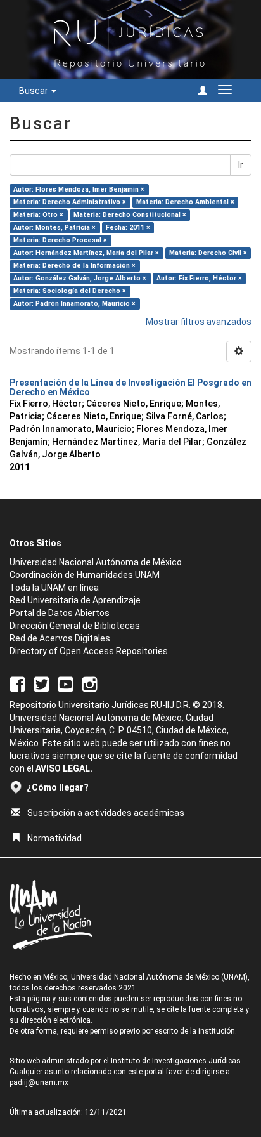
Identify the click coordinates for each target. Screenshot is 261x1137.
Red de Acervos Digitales (60, 638)
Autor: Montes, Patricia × (54, 227)
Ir (240, 165)
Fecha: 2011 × (128, 227)
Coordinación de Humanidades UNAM (85, 575)
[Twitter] (41, 684)
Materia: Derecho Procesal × (60, 240)
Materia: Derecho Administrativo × (69, 202)
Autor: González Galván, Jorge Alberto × (79, 278)
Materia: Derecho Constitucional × (129, 215)
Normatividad (54, 838)
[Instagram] (90, 684)
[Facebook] (17, 684)
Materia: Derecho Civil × (208, 253)
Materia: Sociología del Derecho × (69, 291)
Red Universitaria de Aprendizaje (75, 600)
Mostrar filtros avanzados (198, 322)
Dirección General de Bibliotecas (75, 626)
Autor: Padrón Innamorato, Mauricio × (74, 303)
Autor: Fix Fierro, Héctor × (199, 278)
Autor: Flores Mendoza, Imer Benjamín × (78, 189)
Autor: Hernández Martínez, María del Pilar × (86, 253)
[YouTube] (65, 684)
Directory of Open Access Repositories (89, 651)
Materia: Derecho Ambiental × (185, 202)
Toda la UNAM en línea (54, 587)
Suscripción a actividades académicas (105, 813)
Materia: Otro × (38, 215)
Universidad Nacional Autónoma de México (96, 562)
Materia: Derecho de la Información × (74, 265)
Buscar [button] (34, 91)
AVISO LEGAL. (63, 768)
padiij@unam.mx (39, 1082)
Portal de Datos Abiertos (60, 613)
